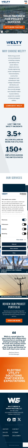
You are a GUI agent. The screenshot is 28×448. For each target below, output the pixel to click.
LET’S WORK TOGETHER (14, 27)
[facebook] (9, 419)
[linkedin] (14, 419)
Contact (15, 429)
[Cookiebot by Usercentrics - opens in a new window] (20, 194)
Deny (14, 252)
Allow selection (14, 248)
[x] (19, 419)
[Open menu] (25, 2)
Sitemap (15, 432)
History (6, 429)
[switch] (24, 224)
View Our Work (14, 320)
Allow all (14, 244)
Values (5, 432)
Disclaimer (16, 435)
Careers (6, 435)
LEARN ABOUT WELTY (14, 106)
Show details (19, 239)
